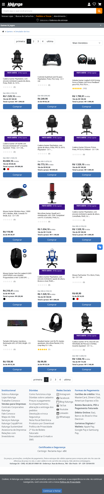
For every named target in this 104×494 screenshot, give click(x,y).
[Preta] (4, 169)
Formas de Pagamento (87, 390)
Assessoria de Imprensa (14, 429)
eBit (65, 451)
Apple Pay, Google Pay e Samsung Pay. (86, 428)
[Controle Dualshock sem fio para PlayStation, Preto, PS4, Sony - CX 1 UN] (52, 60)
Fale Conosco (8, 413)
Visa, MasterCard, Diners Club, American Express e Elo (88, 397)
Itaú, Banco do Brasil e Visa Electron (86, 416)
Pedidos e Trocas (43, 16)
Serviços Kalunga (10, 420)
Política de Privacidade (40, 426)
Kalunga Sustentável (12, 426)
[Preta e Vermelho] (8, 169)
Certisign (42, 451)
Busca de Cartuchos (25, 16)
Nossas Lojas (7, 16)
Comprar (17, 106)
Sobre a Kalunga (10, 394)
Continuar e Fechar (52, 491)
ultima (50, 41)
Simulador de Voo (22, 31)
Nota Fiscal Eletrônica (40, 420)
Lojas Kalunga (9, 397)
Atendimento (60, 16)
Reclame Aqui (55, 451)
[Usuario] (89, 4)
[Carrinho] (99, 4)
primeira (20, 41)
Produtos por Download (41, 423)
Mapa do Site (8, 416)
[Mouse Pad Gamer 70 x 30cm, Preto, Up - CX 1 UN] (87, 258)
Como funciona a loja (40, 394)
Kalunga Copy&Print (12, 423)
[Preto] (73, 299)
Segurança (34, 416)
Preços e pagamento (39, 400)
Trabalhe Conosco (11, 400)
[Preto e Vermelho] (77, 299)
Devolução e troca (38, 413)
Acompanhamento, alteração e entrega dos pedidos (41, 407)
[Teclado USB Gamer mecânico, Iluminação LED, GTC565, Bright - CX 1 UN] (17, 323)
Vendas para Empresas (14, 403)
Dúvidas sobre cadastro (41, 397)
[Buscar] (99, 11)
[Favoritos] (94, 4)
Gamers (9, 31)
